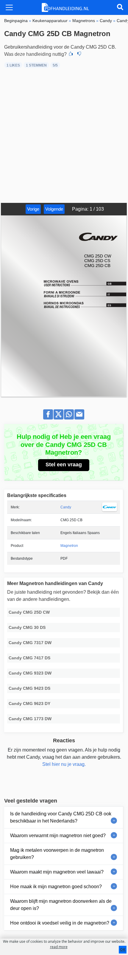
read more (59, 946)
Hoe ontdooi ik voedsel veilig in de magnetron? (59, 922)
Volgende (54, 209)
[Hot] (71, 54)
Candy (65, 507)
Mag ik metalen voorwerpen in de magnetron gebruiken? (57, 854)
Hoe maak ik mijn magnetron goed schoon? (56, 886)
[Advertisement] (64, 136)
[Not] (79, 54)
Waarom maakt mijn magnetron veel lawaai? (57, 871)
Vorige (33, 209)
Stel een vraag (64, 465)
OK (122, 949)
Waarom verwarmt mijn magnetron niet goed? (58, 835)
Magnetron (69, 546)
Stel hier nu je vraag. (64, 764)
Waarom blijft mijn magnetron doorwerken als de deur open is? (61, 905)
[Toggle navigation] (9, 7)
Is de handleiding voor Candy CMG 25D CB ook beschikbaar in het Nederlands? (60, 817)
